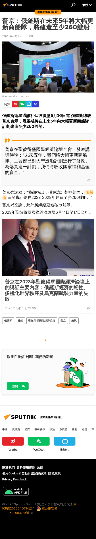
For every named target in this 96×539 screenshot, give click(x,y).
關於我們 (8, 467)
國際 (27, 429)
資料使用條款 (26, 467)
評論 (52, 429)
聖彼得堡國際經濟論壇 (41, 320)
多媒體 (63, 429)
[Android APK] (16, 492)
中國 (5, 429)
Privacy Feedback (14, 479)
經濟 (84, 429)
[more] (88, 180)
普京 (63, 320)
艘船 (20, 320)
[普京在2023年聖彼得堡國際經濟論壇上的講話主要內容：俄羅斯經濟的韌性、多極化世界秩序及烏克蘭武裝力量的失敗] (48, 247)
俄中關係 (39, 429)
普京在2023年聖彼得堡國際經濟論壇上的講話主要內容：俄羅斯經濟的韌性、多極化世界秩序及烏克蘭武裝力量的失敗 (47, 290)
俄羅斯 (8, 320)
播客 (74, 429)
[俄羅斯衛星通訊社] (13, 7)
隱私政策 (54, 473)
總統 (74, 320)
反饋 (40, 467)
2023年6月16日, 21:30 (17, 36)
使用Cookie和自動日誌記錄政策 (24, 473)
